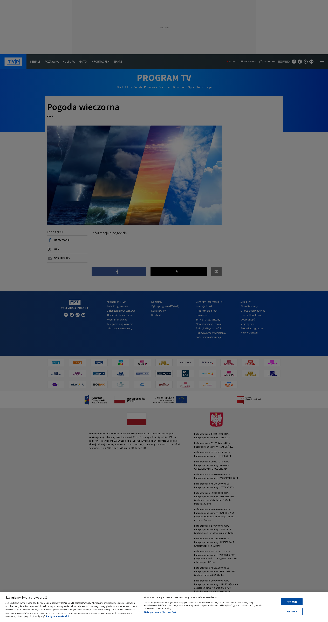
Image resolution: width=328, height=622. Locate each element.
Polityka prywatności (57, 616)
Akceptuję (292, 601)
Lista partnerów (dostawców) (160, 612)
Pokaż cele (291, 611)
